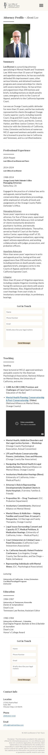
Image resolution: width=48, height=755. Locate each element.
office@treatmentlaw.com (13, 725)
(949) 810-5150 (9, 716)
